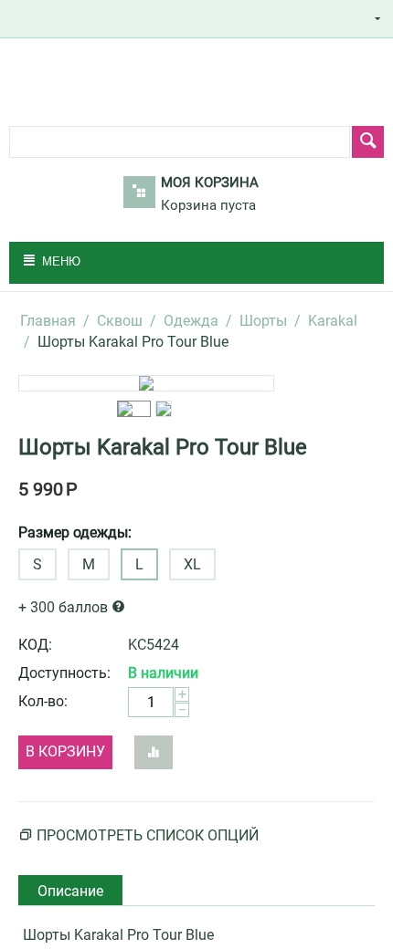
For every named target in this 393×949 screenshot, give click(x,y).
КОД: (35, 644)
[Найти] (368, 142)
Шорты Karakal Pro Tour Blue (162, 447)
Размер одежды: (75, 532)
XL (192, 564)
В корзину (65, 751)
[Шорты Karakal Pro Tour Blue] (146, 383)
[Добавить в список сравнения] (153, 752)
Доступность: (64, 673)
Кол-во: (43, 701)
